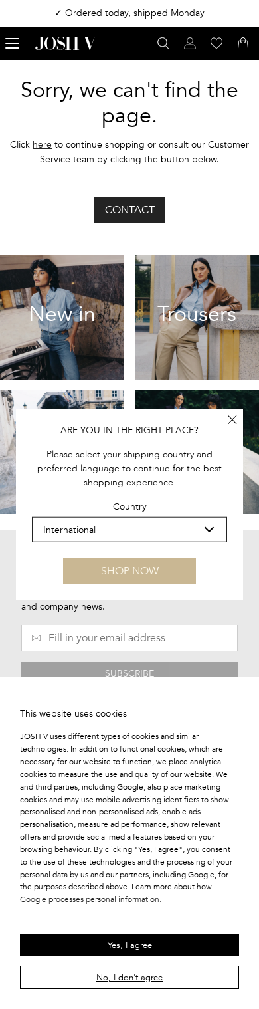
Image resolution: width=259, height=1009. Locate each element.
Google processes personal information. (90, 899)
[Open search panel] (163, 43)
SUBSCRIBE (129, 673)
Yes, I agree (130, 945)
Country (130, 507)
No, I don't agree (129, 978)
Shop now (130, 571)
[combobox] (129, 529)
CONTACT (130, 210)
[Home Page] (65, 43)
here (42, 144)
